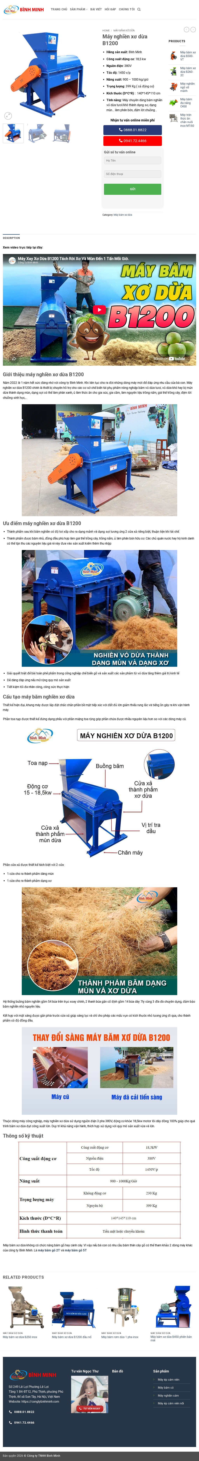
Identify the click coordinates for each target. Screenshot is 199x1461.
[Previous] (9, 73)
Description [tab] (11, 237)
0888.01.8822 (135, 130)
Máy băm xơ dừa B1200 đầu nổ (71, 1337)
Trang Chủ (59, 9)
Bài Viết (96, 9)
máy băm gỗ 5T (76, 1250)
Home (106, 30)
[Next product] (186, 29)
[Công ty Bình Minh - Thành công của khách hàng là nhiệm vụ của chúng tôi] (24, 9)
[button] (139, 9)
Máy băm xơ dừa (124, 30)
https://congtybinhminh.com (40, 1401)
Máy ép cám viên (168, 1379)
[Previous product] (193, 29)
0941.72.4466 (135, 141)
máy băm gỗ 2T (49, 1250)
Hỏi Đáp (110, 9)
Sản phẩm (77, 9)
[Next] (89, 73)
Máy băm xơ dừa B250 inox (20, 1337)
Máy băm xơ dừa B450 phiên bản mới (171, 1338)
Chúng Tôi (127, 9)
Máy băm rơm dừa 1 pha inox (119, 1337)
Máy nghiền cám (168, 1395)
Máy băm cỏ (166, 1387)
